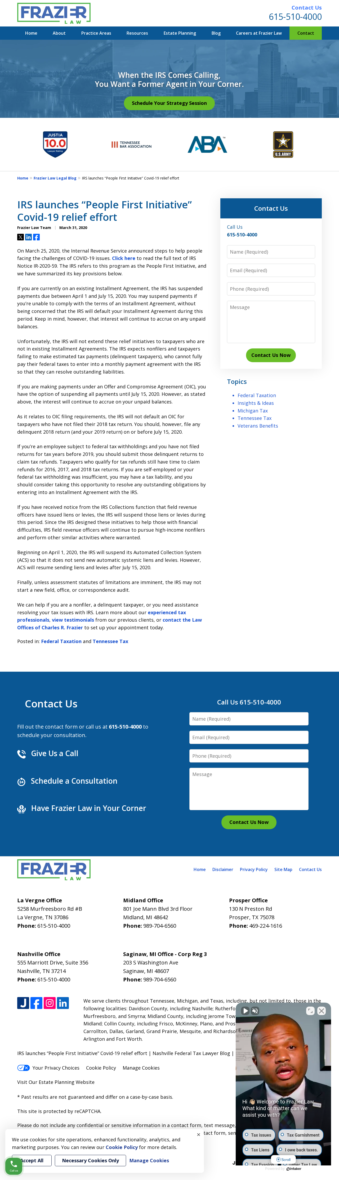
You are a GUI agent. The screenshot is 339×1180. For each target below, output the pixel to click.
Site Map (283, 869)
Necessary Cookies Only (90, 1160)
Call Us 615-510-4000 (249, 702)
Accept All (31, 1160)
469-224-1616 (265, 925)
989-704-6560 (159, 925)
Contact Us (307, 7)
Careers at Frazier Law (259, 33)
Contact (305, 33)
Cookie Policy (101, 1068)
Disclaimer (222, 869)
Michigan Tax (253, 410)
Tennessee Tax (110, 641)
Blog (216, 33)
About (59, 33)
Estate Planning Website (67, 1082)
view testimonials (73, 620)
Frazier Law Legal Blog (55, 178)
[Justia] (23, 1003)
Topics (237, 381)
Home (31, 33)
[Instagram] (50, 1003)
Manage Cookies (141, 1068)
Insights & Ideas (256, 403)
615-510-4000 (295, 16)
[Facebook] (36, 1003)
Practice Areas (96, 33)
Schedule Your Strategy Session (169, 103)
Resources (137, 33)
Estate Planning (180, 33)
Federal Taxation (61, 641)
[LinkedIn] (63, 1003)
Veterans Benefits (258, 426)
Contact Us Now (271, 355)
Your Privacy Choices (56, 1068)
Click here (123, 258)
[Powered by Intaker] (294, 1168)
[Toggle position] (310, 1011)
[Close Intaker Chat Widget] (321, 1011)
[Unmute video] (245, 1011)
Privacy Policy (254, 869)
